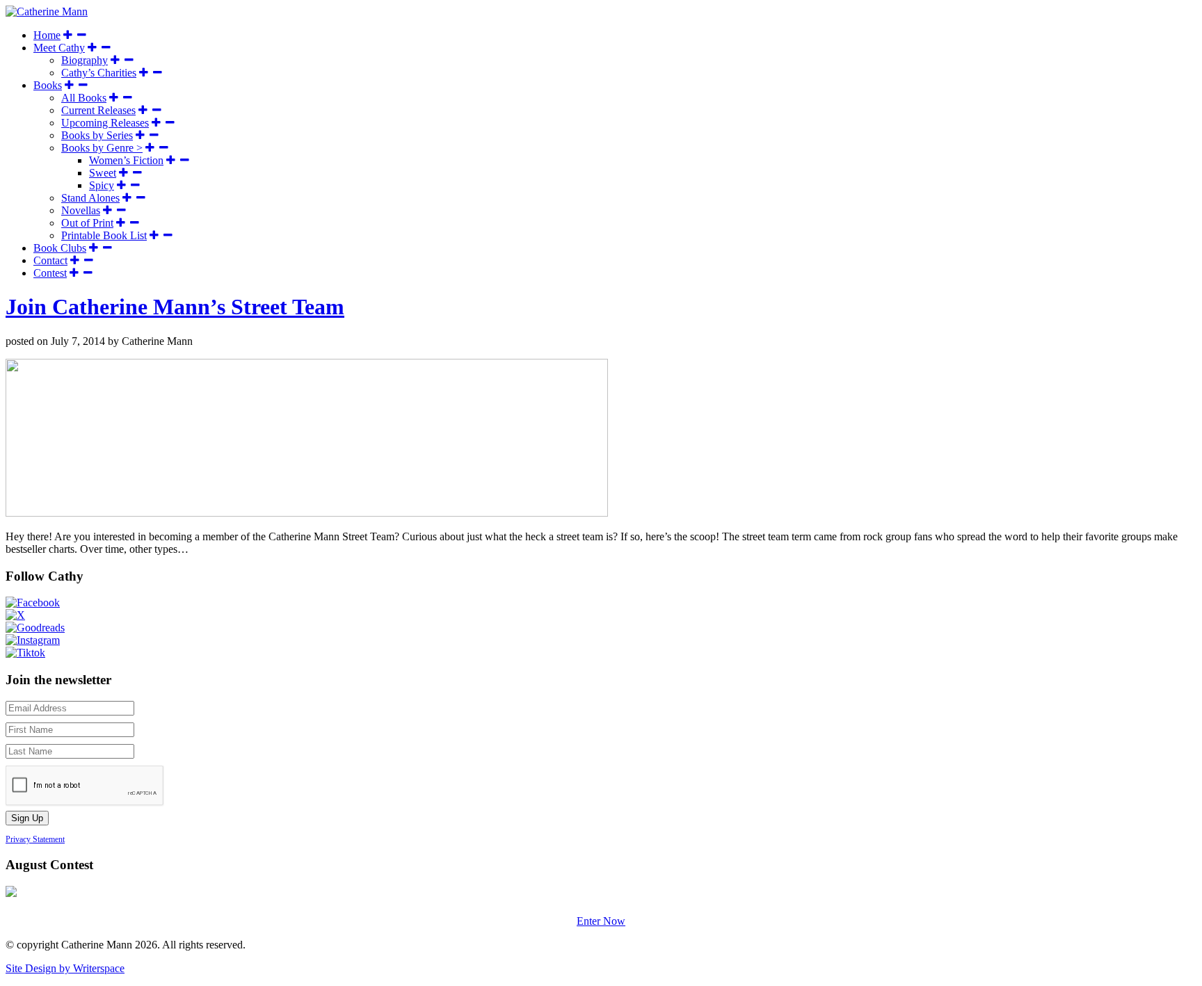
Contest (50, 273)
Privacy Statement (35, 839)
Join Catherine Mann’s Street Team (175, 306)
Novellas (80, 210)
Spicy (101, 185)
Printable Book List (104, 235)
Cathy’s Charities (98, 73)
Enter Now (601, 921)
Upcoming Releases (105, 123)
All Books (83, 98)
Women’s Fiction (126, 160)
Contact (50, 260)
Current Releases (98, 110)
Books (47, 85)
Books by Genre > (102, 148)
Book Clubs (59, 248)
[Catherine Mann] (47, 11)
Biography (84, 60)
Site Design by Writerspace (65, 968)
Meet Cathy (59, 48)
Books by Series (97, 135)
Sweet (102, 173)
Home (47, 35)
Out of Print (87, 223)
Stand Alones (90, 198)
